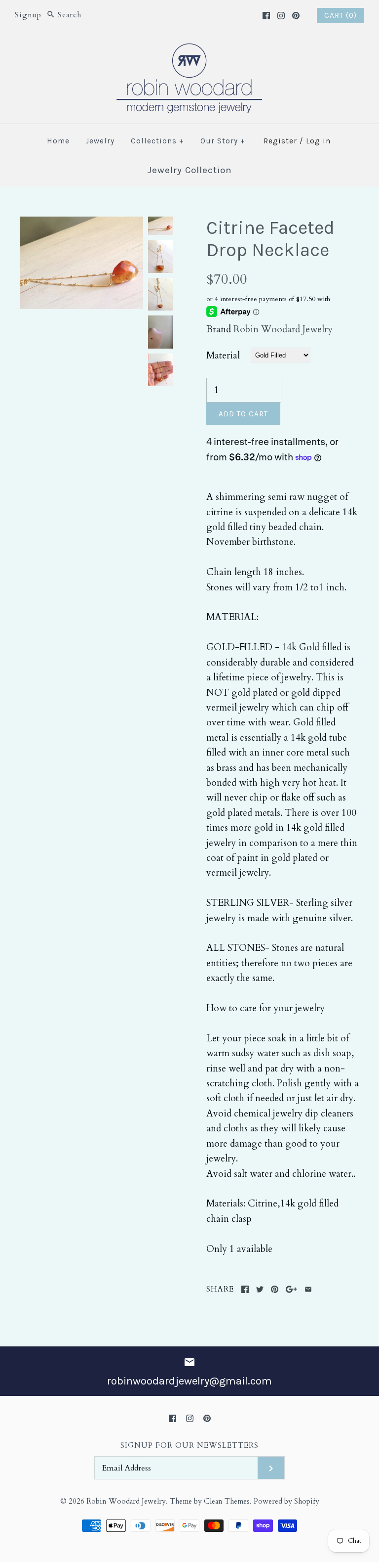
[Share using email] (308, 1289)
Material (223, 355)
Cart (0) (340, 15)
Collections (157, 140)
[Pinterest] (296, 15)
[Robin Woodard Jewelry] (189, 49)
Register (280, 140)
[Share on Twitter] (260, 1289)
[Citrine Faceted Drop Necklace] (81, 224)
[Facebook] (266, 15)
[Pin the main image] (274, 1289)
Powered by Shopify (286, 1501)
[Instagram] (281, 15)
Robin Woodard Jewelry (283, 329)
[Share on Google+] (291, 1289)
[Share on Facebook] (245, 1289)
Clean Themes (227, 1501)
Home (58, 140)
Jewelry (100, 140)
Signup (28, 15)
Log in (318, 140)
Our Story (222, 140)
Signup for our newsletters (189, 1445)
